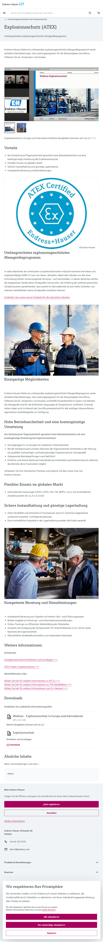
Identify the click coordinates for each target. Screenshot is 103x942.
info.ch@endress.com (20, 849)
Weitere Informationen (14, 821)
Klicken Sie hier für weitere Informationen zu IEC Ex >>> (32, 680)
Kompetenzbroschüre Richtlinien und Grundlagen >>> (31, 659)
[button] (13, 744)
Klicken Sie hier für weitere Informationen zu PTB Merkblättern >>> (38, 684)
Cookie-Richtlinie (49, 910)
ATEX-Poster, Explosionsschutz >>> (21, 666)
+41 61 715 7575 (18, 841)
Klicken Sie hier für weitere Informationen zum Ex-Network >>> (36, 688)
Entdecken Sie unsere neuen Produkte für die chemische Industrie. (37, 297)
